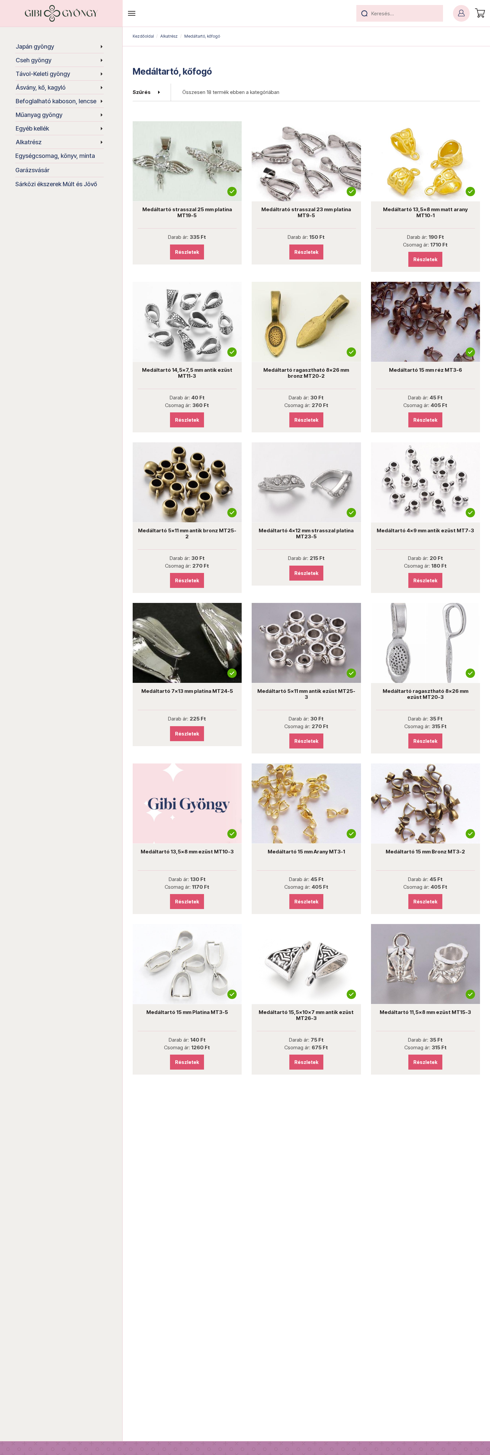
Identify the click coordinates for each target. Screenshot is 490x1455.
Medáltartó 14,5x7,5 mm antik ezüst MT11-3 (187, 373)
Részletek (187, 252)
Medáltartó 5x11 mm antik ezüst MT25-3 (306, 694)
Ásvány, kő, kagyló (41, 87)
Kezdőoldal (143, 36)
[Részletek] (187, 161)
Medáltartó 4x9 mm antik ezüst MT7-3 (425, 530)
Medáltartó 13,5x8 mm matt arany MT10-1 (425, 212)
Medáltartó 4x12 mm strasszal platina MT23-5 (306, 533)
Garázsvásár (32, 170)
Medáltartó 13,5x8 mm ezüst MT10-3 (187, 851)
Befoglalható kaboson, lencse (56, 101)
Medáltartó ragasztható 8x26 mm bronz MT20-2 (306, 373)
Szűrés (142, 92)
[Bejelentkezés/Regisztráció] (461, 13)
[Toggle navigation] (132, 13)
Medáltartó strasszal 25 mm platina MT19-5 (187, 212)
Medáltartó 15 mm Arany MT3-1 (306, 851)
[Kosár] (479, 13)
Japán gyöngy (35, 46)
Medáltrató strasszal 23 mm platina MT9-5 (306, 212)
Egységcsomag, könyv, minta (55, 155)
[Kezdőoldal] (61, 13)
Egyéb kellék (32, 128)
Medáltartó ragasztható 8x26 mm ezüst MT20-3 (425, 694)
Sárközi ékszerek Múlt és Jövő (56, 184)
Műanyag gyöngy (39, 114)
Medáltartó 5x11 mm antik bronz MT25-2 (187, 533)
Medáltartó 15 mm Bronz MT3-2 (425, 851)
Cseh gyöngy (33, 60)
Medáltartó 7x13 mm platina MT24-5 (187, 691)
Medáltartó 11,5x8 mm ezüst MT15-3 (425, 1012)
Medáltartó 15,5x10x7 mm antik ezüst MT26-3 (306, 1015)
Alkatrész (29, 142)
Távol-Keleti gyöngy (43, 73)
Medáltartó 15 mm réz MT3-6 (425, 370)
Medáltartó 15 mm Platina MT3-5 (187, 1012)
